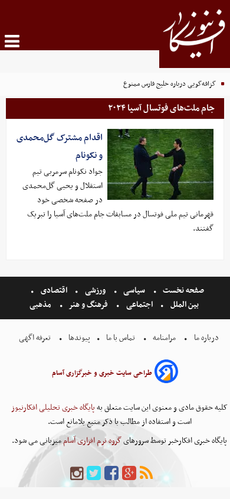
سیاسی (134, 290)
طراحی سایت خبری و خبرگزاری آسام (102, 373)
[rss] (146, 474)
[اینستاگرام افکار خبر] (76, 474)
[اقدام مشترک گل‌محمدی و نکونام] (160, 164)
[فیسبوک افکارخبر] (111, 474)
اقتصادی (54, 290)
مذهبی (41, 305)
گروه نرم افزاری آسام (91, 441)
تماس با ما (120, 338)
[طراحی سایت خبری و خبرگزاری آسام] (166, 373)
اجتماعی (139, 305)
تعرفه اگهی (35, 338)
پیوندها (78, 338)
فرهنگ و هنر (88, 305)
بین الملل (185, 305)
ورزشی (95, 290)
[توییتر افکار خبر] (94, 474)
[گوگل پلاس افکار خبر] (129, 474)
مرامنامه (164, 338)
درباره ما (206, 338)
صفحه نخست (182, 290)
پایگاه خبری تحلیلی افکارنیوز (53, 407)
